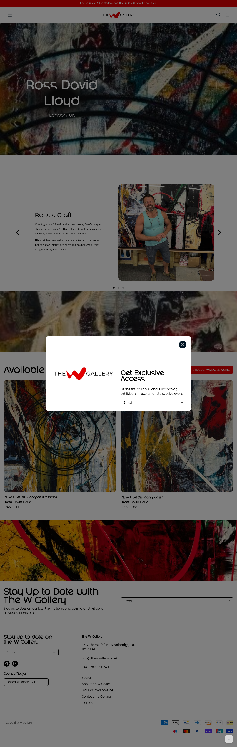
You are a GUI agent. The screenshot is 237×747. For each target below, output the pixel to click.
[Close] (182, 344)
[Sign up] (182, 402)
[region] (118, 373)
